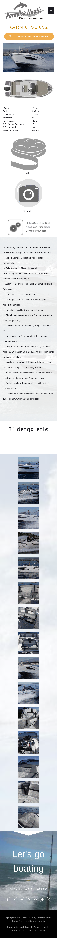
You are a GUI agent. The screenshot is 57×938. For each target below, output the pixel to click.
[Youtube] (35, 899)
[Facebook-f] (8, 899)
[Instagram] (28, 899)
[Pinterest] (42, 899)
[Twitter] (14, 899)
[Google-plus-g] (21, 899)
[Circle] (49, 899)
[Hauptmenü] (51, 10)
